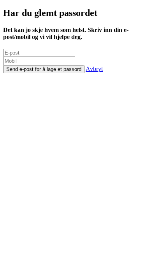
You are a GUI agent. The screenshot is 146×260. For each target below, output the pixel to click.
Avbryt (94, 68)
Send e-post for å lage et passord (43, 69)
